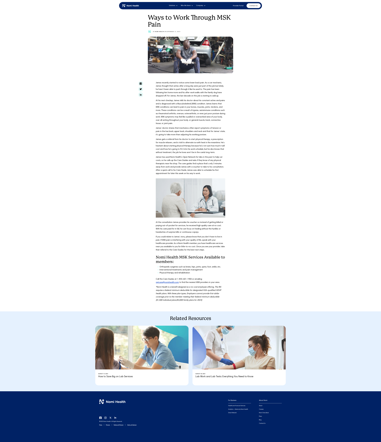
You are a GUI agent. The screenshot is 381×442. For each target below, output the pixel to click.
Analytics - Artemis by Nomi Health (238, 409)
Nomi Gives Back (264, 413)
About (260, 405)
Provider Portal (238, 6)
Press (100, 425)
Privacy (108, 425)
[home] (131, 5)
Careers (261, 409)
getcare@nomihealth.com (167, 282)
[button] (173, 5)
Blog (260, 420)
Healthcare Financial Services (236, 405)
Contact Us (253, 6)
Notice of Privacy (118, 425)
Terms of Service (131, 425)
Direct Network (232, 413)
